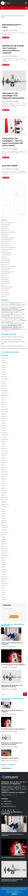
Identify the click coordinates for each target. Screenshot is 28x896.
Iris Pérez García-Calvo (6, 249)
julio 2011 (3, 587)
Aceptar (14, 894)
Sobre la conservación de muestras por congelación (12, 643)
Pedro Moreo (4, 279)
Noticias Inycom (6, 768)
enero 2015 (3, 495)
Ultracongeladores (6, 330)
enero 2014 (3, 523)
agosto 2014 (3, 506)
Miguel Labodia (4, 270)
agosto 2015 (3, 478)
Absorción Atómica (9, 302)
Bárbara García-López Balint (7, 232)
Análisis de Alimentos (13, 305)
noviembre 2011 (4, 578)
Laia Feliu (3, 256)
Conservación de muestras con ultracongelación (12, 346)
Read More (5, 37)
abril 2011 (3, 594)
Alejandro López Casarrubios (7, 222)
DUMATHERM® (4, 314)
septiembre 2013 (4, 532)
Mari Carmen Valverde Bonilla (7, 266)
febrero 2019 (4, 404)
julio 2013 (3, 536)
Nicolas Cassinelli (4, 273)
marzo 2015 (3, 490)
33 (6, 210)
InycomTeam (4, 317)
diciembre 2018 (4, 409)
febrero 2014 (4, 520)
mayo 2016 (3, 462)
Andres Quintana (4, 224)
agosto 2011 (3, 585)
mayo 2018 (3, 420)
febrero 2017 (4, 448)
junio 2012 (3, 562)
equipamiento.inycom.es (9, 806)
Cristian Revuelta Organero (7, 237)
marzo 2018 (3, 425)
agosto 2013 (3, 534)
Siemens (20, 322)
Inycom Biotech (18, 315)
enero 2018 (3, 430)
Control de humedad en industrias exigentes (11, 339)
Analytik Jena (15, 304)
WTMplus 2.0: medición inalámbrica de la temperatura (13, 348)
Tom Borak (3, 296)
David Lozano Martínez (6, 239)
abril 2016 (3, 464)
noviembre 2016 (4, 453)
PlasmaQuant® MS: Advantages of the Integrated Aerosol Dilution (13, 95)
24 (24, 200)
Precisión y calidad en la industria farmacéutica (12, 337)
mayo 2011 (3, 592)
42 (13, 215)
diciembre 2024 (4, 362)
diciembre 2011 (4, 576)
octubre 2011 (4, 581)
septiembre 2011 (4, 583)
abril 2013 (3, 541)
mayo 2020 (3, 383)
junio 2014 (3, 511)
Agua (2, 304)
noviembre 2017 (4, 434)
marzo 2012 (3, 569)
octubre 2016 (4, 455)
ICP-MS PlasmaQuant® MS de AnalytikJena (13, 664)
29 (17, 205)
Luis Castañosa (4, 258)
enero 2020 (3, 388)
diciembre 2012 (4, 548)
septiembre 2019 (4, 395)
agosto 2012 (3, 557)
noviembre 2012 (4, 550)
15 (13, 194)
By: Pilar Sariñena (13, 30)
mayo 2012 (3, 564)
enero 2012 (3, 574)
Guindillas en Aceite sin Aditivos (10, 758)
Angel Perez (3, 228)
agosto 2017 (3, 441)
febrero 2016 (4, 467)
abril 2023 (3, 369)
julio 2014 (3, 509)
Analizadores (6, 304)
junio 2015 (3, 483)
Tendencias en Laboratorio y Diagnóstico (12, 328)
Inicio (2, 15)
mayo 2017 (3, 444)
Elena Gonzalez (4, 241)
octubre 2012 (4, 553)
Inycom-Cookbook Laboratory (7, 247)
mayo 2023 (3, 367)
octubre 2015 (4, 476)
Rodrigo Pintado (4, 288)
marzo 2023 (3, 372)
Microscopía (11, 317)
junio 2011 (3, 590)
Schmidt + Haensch (15, 322)
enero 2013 (3, 546)
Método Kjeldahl (8, 319)
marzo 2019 (3, 402)
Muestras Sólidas (17, 317)
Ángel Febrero (4, 226)
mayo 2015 (3, 485)
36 (17, 210)
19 (6, 200)
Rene (2, 285)
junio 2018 (3, 418)
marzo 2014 (3, 518)
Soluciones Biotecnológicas (7, 323)
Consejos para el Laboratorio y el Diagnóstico (13, 310)
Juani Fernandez (4, 254)
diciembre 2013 (4, 525)
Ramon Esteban (4, 283)
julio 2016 (3, 458)
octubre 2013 (4, 529)
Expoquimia (11, 314)
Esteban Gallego (4, 243)
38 (24, 210)
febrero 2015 (4, 492)
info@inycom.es (7, 803)
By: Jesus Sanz (13, 760)
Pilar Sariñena (4, 281)
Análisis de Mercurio (4, 307)
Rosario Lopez (4, 292)
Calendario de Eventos (10, 309)
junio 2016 (3, 460)
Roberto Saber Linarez (6, 287)
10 (17, 189)
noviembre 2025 (4, 358)
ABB (2, 302)
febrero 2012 (4, 571)
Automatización (13, 307)
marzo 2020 (3, 386)
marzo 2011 (3, 597)
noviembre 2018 (4, 411)
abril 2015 (3, 488)
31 (24, 205)
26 (6, 205)
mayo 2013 (3, 539)
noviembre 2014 (4, 499)
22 (17, 200)
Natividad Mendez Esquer (6, 271)
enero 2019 (3, 406)
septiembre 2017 (4, 439)
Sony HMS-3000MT (10, 166)
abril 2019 (3, 399)
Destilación (16, 312)
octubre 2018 (4, 413)
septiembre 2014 (4, 504)
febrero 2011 (4, 599)
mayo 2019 (3, 397)
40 (6, 215)
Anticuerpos (23, 304)
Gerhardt (4, 316)
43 (17, 215)
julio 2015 (3, 481)
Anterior (3, 190)
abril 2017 (3, 446)
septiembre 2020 (4, 379)
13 (6, 194)
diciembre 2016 (4, 451)
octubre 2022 (4, 376)
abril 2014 (3, 516)
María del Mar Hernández (6, 268)
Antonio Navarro (4, 230)
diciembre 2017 (4, 432)
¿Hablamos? (14, 795)
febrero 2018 (4, 427)
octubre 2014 (4, 502)
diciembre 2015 (4, 471)
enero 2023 (3, 374)
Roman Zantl (4, 290)
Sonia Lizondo (4, 294)
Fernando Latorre (4, 245)
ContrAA (3, 312)
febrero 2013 (4, 543)
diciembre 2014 (4, 497)
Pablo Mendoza (4, 277)
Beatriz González (4, 234)
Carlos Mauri (3, 236)
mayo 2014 (3, 513)
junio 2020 (3, 381)
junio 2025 (3, 360)
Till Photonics (23, 329)
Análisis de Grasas (20, 305)
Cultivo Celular (10, 312)
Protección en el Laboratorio (6, 320)
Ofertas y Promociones (18, 319)
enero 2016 (3, 469)
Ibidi (8, 316)
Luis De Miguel (4, 260)
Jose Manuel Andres (5, 253)
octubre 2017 (4, 437)
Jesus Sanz (3, 251)
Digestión (21, 312)
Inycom (23, 788)
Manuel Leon (4, 264)
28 (13, 205)
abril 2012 (3, 567)
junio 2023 (3, 365)
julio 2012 (3, 560)
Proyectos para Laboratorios (16, 320)
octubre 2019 (4, 393)
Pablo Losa (3, 275)
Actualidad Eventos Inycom (20, 302)
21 (13, 200)
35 (13, 210)
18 (24, 194)
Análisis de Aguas (4, 305)
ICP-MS (11, 315)
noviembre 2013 (4, 527)
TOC (2, 330)
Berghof (20, 307)
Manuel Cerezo (4, 262)
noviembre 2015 (4, 474)
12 (24, 189)
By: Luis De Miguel (14, 101)
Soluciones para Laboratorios (11, 326)
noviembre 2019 (4, 390)
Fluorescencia (18, 314)
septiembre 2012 (4, 555)
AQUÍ (20, 891)
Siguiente (23, 214)
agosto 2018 (3, 416)
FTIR (23, 314)
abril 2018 (3, 423)
